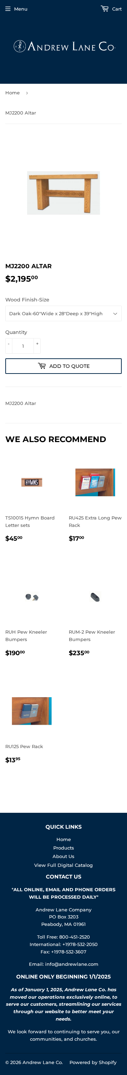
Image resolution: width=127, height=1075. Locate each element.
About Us (63, 856)
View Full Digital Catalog (63, 865)
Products (63, 848)
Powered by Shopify (92, 1062)
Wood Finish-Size (27, 299)
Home (12, 92)
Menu (21, 9)
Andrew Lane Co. (43, 1062)
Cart (116, 9)
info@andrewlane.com (71, 964)
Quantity (16, 332)
